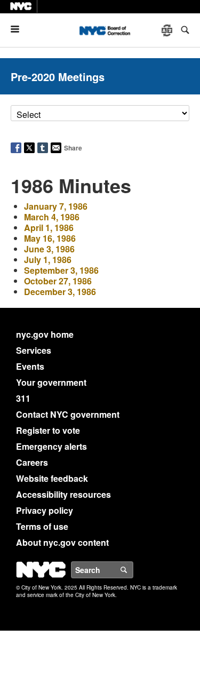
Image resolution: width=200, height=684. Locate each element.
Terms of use (42, 526)
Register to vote (48, 430)
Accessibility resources (63, 494)
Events (30, 366)
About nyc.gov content (62, 542)
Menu (19, 29)
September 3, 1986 (61, 270)
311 (23, 398)
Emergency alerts (51, 446)
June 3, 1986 (49, 249)
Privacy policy (44, 510)
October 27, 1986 (58, 281)
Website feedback (52, 478)
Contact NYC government (67, 414)
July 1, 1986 (47, 259)
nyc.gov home (45, 334)
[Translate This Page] (168, 30)
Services (33, 350)
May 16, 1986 (50, 238)
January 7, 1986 (55, 206)
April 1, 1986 (49, 227)
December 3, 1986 (60, 291)
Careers (32, 462)
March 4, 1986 (51, 217)
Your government (51, 382)
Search (132, 569)
